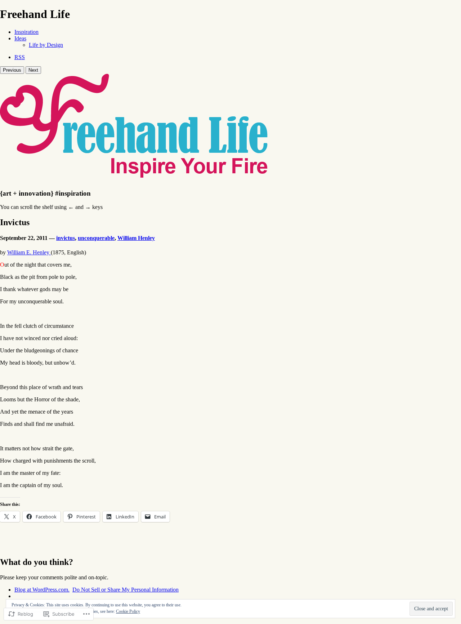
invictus (65, 238)
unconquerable (96, 238)
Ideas (20, 38)
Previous (12, 70)
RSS (19, 57)
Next (33, 70)
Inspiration (26, 32)
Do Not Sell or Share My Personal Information (125, 590)
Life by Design (46, 45)
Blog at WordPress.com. (42, 590)
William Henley (136, 238)
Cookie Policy (128, 611)
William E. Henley (29, 252)
